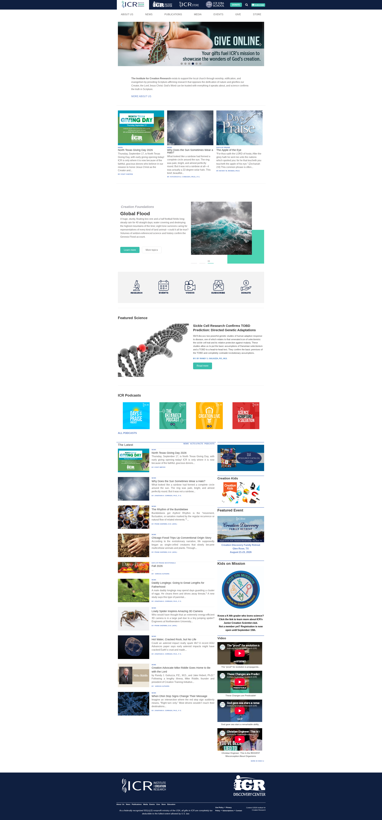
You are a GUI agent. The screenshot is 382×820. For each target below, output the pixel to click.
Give (238, 14)
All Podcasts (127, 433)
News (149, 14)
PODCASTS (209, 444)
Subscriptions (228, 810)
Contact (239, 810)
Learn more (130, 250)
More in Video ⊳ (257, 761)
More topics (152, 250)
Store (257, 14)
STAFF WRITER (159, 467)
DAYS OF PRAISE (223, 147)
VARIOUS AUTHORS (161, 574)
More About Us (141, 96)
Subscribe (259, 5)
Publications (173, 14)
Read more (202, 365)
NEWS (120, 147)
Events (218, 14)
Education (171, 804)
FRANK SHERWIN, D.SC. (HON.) (165, 524)
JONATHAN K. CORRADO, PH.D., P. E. (168, 495)
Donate (236, 5)
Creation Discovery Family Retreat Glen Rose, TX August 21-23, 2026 (240, 548)
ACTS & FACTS (196, 444)
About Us (127, 14)
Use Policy (219, 807)
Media (198, 14)
